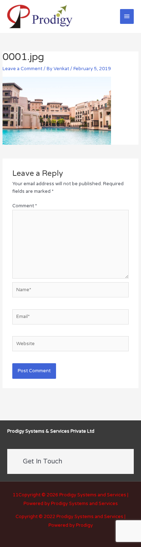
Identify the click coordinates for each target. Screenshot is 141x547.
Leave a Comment (22, 69)
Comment (24, 206)
